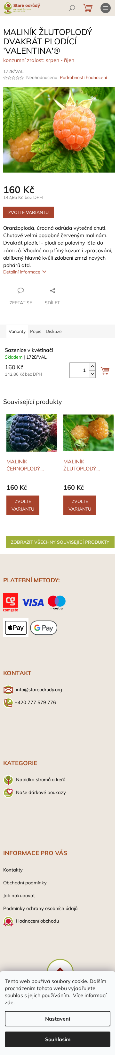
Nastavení (57, 1018)
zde (9, 1002)
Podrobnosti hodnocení (83, 77)
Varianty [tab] (17, 331)
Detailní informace (21, 272)
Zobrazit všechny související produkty (60, 542)
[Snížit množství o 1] (92, 374)
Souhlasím (57, 1039)
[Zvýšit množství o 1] (92, 366)
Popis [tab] (35, 331)
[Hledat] (72, 8)
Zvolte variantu (28, 212)
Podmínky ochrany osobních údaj (39, 908)
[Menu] (105, 8)
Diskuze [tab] (54, 331)
